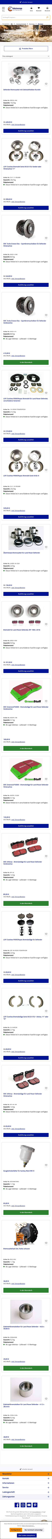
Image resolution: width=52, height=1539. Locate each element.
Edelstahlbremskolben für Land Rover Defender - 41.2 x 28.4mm (23, 1405)
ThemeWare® (26, 1518)
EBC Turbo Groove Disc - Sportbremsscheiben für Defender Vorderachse (24, 322)
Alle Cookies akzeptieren (27, 1535)
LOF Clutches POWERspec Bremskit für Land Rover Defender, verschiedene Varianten (25, 400)
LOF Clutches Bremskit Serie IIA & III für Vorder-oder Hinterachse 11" (22, 168)
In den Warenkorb (26, 362)
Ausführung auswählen (26, 131)
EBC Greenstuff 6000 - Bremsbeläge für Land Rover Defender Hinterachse (25, 786)
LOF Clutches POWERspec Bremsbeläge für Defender (22, 940)
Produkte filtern (27, 48)
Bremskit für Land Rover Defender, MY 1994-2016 (21, 630)
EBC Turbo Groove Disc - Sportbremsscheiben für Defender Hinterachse (24, 245)
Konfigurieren (16, 1530)
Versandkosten (36, 1512)
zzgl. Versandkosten (18, 124)
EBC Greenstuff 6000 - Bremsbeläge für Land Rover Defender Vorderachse (25, 708)
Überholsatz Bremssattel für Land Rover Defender (21, 553)
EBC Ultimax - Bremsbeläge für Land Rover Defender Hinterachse (22, 1095)
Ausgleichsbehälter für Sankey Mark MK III (18, 1171)
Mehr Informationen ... (28, 1526)
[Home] (12, 24)
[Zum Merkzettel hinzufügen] (46, 84)
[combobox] (23, 17)
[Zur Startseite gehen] (15, 9)
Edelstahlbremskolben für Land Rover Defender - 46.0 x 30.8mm (23, 1328)
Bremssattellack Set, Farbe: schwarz (16, 1249)
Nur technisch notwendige (34, 1530)
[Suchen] (47, 17)
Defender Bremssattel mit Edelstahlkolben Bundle (21, 90)
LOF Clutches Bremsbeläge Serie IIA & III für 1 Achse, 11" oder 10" (25, 1018)
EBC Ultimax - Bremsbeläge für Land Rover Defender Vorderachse (22, 863)
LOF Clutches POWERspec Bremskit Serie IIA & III (21, 476)
